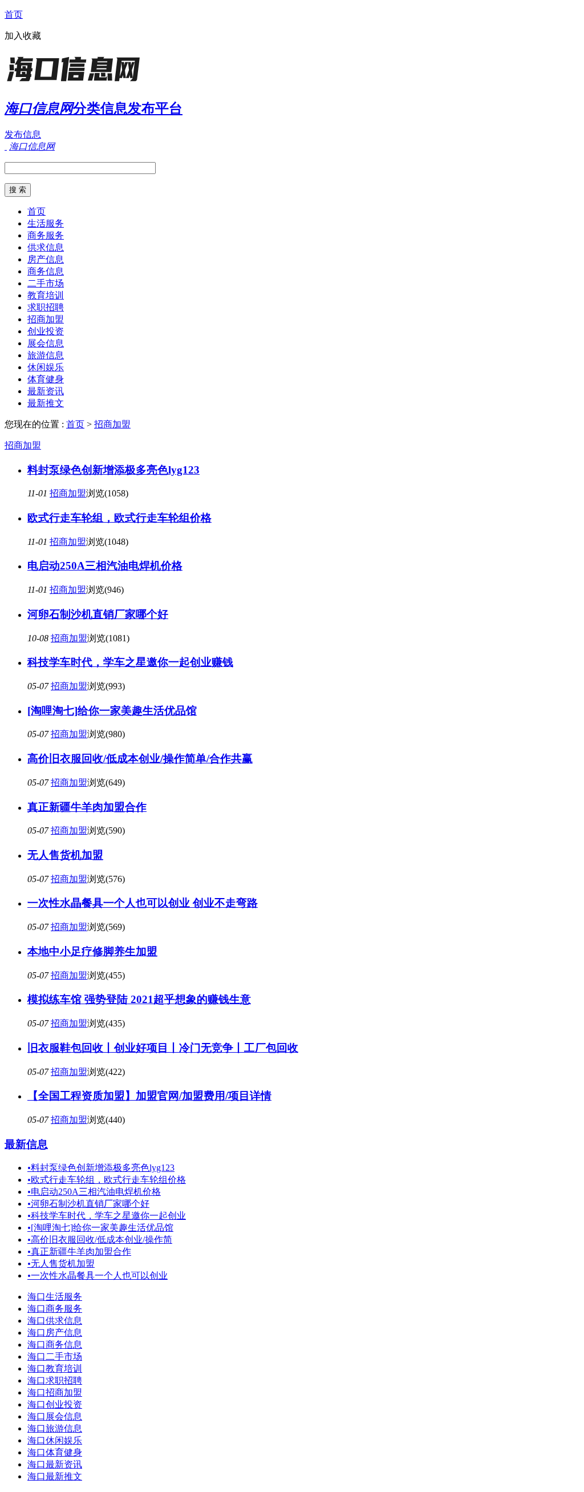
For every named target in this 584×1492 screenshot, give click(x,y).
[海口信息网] (76, 82)
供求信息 (45, 247)
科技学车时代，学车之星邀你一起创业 (106, 1215)
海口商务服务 (54, 1308)
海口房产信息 (54, 1332)
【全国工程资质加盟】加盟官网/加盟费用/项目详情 (149, 1096)
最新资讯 (45, 391)
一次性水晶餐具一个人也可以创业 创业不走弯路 (142, 903)
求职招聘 (45, 307)
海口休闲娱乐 (54, 1440)
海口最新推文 (54, 1476)
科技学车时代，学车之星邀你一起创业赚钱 (130, 662)
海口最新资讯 (54, 1464)
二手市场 (45, 283)
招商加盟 (45, 319)
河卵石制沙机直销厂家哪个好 (97, 614)
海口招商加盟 (54, 1392)
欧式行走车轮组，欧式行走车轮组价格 (119, 518)
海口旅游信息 (54, 1428)
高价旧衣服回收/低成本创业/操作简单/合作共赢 (140, 759)
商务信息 (45, 271)
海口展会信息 (54, 1416)
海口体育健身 (54, 1452)
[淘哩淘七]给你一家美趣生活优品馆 (112, 711)
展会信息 (45, 343)
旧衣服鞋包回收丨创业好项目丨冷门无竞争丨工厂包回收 (162, 1048)
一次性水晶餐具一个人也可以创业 (97, 1275)
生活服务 (45, 223)
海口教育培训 (54, 1368)
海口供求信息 (54, 1320)
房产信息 (45, 259)
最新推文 (45, 403)
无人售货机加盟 (65, 855)
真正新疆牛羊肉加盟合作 (87, 807)
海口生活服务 (54, 1296)
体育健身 (45, 379)
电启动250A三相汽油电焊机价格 (104, 566)
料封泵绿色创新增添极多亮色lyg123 (113, 470)
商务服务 (45, 235)
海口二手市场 (54, 1356)
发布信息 (23, 134)
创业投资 (45, 331)
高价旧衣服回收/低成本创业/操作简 (99, 1239)
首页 (14, 14)
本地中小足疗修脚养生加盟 (92, 951)
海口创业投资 (54, 1404)
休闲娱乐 (45, 367)
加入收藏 (23, 36)
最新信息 (26, 1144)
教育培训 (45, 295)
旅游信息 (45, 355)
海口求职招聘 (54, 1380)
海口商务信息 (54, 1344)
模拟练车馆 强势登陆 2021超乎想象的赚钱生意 (139, 999)
